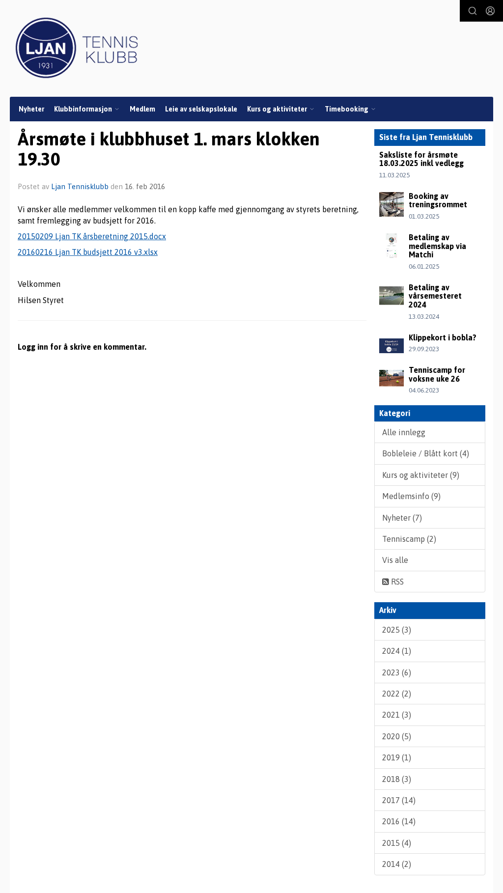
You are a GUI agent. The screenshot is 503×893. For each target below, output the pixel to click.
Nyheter (31, 109)
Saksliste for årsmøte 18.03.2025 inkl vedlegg (421, 159)
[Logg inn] (490, 11)
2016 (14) (399, 821)
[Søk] (472, 11)
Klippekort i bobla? (442, 337)
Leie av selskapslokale (201, 109)
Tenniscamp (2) (409, 538)
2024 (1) (396, 650)
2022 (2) (396, 693)
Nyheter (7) (402, 517)
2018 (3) (396, 779)
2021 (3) (396, 714)
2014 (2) (396, 864)
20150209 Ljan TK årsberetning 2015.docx (92, 236)
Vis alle (395, 560)
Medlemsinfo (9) (411, 496)
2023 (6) (396, 672)
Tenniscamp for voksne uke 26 (437, 374)
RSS (396, 581)
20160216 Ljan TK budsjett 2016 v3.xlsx (88, 252)
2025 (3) (396, 629)
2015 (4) (396, 842)
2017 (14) (399, 800)
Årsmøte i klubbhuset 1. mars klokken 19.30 (169, 149)
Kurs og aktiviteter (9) (420, 475)
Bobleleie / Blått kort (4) (425, 453)
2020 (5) (396, 736)
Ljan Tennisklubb (80, 186)
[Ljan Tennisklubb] (76, 48)
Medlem (142, 109)
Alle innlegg (403, 432)
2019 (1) (396, 757)
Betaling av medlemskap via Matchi (437, 246)
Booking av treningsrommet (438, 200)
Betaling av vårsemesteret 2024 (435, 296)
